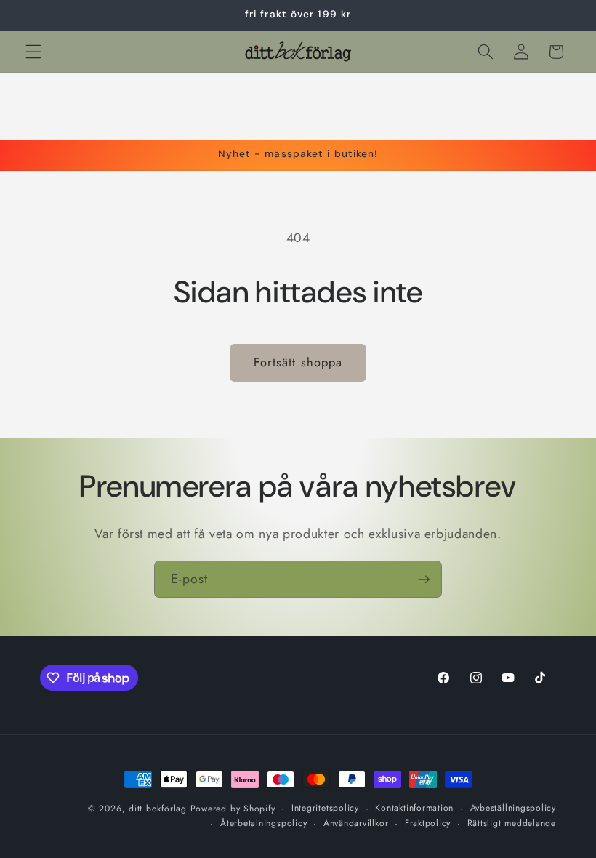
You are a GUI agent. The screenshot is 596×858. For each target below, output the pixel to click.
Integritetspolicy (325, 807)
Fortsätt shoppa (298, 362)
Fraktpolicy (428, 823)
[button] (33, 51)
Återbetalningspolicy (263, 823)
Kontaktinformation (414, 807)
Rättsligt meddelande (511, 823)
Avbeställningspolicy (513, 807)
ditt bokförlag (158, 808)
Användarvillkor (356, 823)
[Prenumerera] (423, 579)
